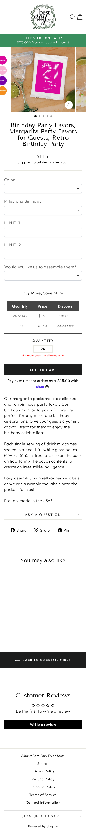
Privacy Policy (43, 771)
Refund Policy (43, 779)
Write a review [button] (43, 724)
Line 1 (12, 223)
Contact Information (43, 802)
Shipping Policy (42, 787)
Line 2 (13, 245)
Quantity (43, 340)
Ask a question (43, 514)
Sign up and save (42, 816)
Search (43, 763)
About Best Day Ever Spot (42, 755)
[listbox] (43, 188)
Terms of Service (43, 795)
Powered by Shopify (43, 826)
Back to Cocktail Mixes (46, 660)
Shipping (24, 162)
